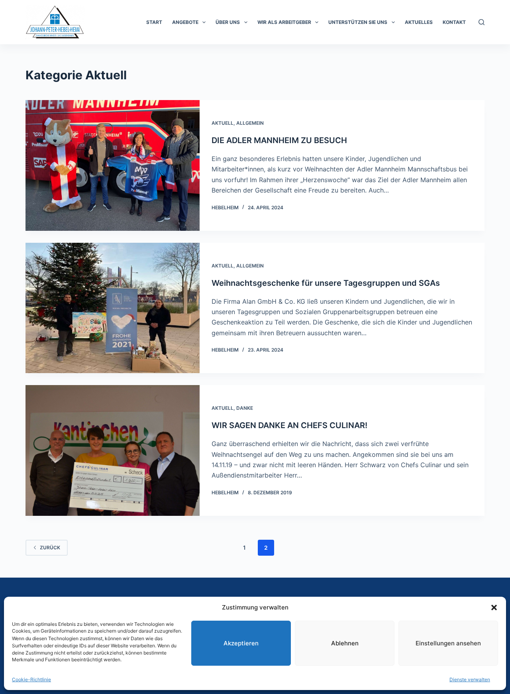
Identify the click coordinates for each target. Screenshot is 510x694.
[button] (494, 607)
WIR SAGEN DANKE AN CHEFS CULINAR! (289, 425)
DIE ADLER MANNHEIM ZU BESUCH (279, 140)
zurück (50, 547)
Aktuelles (419, 22)
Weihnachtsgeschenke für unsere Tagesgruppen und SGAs (326, 283)
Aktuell (222, 123)
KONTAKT (454, 22)
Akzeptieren (241, 643)
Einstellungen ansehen (448, 643)
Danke (244, 408)
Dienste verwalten (469, 679)
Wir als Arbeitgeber (284, 22)
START (154, 22)
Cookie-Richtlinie (31, 679)
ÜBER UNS (228, 22)
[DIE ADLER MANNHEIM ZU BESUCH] (113, 165)
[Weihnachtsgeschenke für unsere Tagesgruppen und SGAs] (113, 308)
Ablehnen (345, 643)
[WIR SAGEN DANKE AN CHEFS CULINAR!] (113, 450)
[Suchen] (481, 22)
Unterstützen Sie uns (357, 22)
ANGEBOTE (185, 22)
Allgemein (250, 123)
